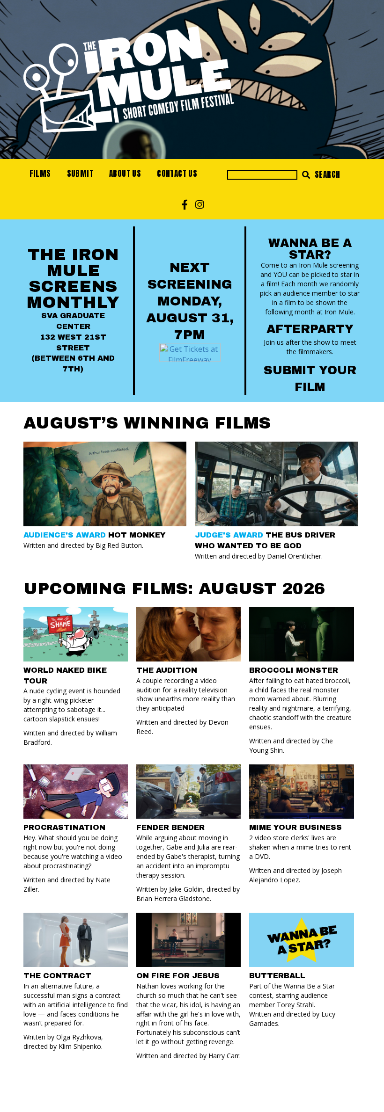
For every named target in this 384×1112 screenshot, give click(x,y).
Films (40, 173)
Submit (80, 173)
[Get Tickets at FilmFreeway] (190, 352)
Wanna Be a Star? (310, 249)
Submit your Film (310, 378)
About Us (125, 173)
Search (326, 174)
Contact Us (177, 173)
